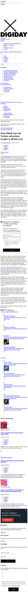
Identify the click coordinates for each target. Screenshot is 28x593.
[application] (14, 586)
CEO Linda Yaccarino (10, 271)
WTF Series (7, 90)
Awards (19, 51)
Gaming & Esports (8, 77)
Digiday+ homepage (9, 45)
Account (3, 541)
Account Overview (8, 47)
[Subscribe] (3, 38)
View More (3, 421)
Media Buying (7, 109)
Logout (5, 49)
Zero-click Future (8, 407)
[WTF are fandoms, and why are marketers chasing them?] (4, 428)
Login (7, 39)
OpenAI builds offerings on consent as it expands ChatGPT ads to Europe (14, 349)
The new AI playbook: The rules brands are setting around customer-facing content (12, 490)
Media (5, 106)
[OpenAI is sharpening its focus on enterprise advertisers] (4, 456)
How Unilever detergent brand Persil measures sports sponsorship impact (15, 397)
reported (11, 207)
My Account (4, 84)
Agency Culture (8, 362)
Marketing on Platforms (9, 73)
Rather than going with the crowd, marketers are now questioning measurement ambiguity (15, 337)
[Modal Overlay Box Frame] (14, 236)
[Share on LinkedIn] (1, 310)
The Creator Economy (9, 373)
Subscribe (3, 39)
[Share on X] (4, 310)
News (2, 51)
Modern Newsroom (8, 79)
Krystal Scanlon (6, 142)
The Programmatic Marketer (11, 72)
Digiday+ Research (8, 88)
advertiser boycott (7, 156)
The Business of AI (5, 486)
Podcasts (11, 51)
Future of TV (7, 110)
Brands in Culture (8, 76)
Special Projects (8, 87)
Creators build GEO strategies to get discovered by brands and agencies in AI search (15, 409)
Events (15, 51)
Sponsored (6, 335)
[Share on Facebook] (3, 310)
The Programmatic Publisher (11, 70)
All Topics (6, 80)
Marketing (6, 107)
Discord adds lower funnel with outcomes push (15, 328)
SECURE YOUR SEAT (7, 128)
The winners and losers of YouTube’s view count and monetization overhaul (14, 375)
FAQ (5, 46)
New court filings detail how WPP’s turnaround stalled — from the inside (15, 364)
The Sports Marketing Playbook (11, 395)
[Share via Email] (6, 310)
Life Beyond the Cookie (10, 74)
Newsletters (6, 91)
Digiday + (6, 51)
